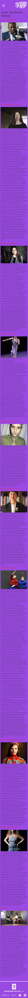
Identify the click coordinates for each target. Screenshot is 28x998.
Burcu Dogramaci (9, 488)
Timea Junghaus (9, 243)
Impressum (5, 995)
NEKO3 (4, 908)
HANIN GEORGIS (9, 827)
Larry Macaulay (9, 20)
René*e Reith (7, 334)
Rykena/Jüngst (8, 567)
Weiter (24, 979)
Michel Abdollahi (9, 421)
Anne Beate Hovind (10, 104)
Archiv (13, 995)
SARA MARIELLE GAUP (12, 739)
